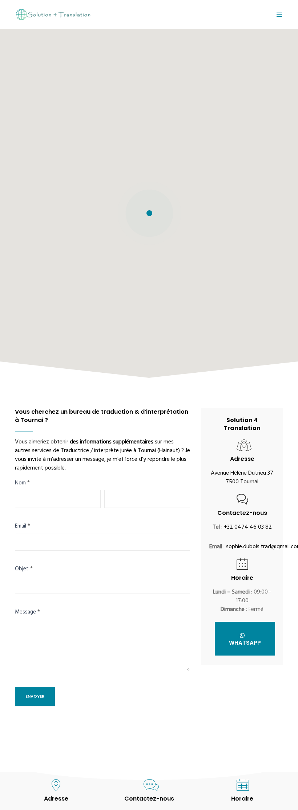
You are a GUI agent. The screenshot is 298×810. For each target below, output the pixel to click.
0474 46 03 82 (253, 527)
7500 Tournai (242, 482)
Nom (22, 484)
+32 (229, 527)
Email (22, 527)
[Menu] (276, 14)
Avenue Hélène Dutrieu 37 (242, 473)
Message (27, 613)
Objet (24, 570)
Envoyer (34, 696)
